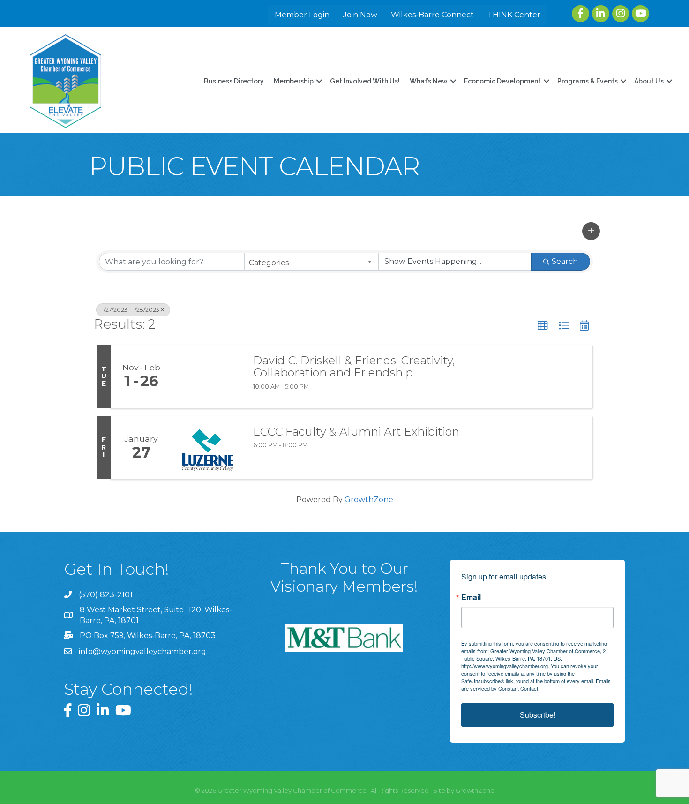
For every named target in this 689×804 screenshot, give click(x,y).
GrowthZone (368, 499)
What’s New (429, 81)
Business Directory (234, 81)
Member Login (302, 14)
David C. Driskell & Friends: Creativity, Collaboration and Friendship (354, 366)
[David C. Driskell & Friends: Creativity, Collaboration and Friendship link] (208, 376)
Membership (294, 81)
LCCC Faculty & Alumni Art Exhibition (356, 432)
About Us (649, 81)
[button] (591, 231)
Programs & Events (587, 81)
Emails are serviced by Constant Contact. (536, 684)
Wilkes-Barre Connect (432, 14)
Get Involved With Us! (365, 81)
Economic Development (502, 81)
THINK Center (513, 14)
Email (471, 597)
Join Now (360, 14)
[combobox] (311, 262)
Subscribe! (537, 714)
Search (565, 261)
